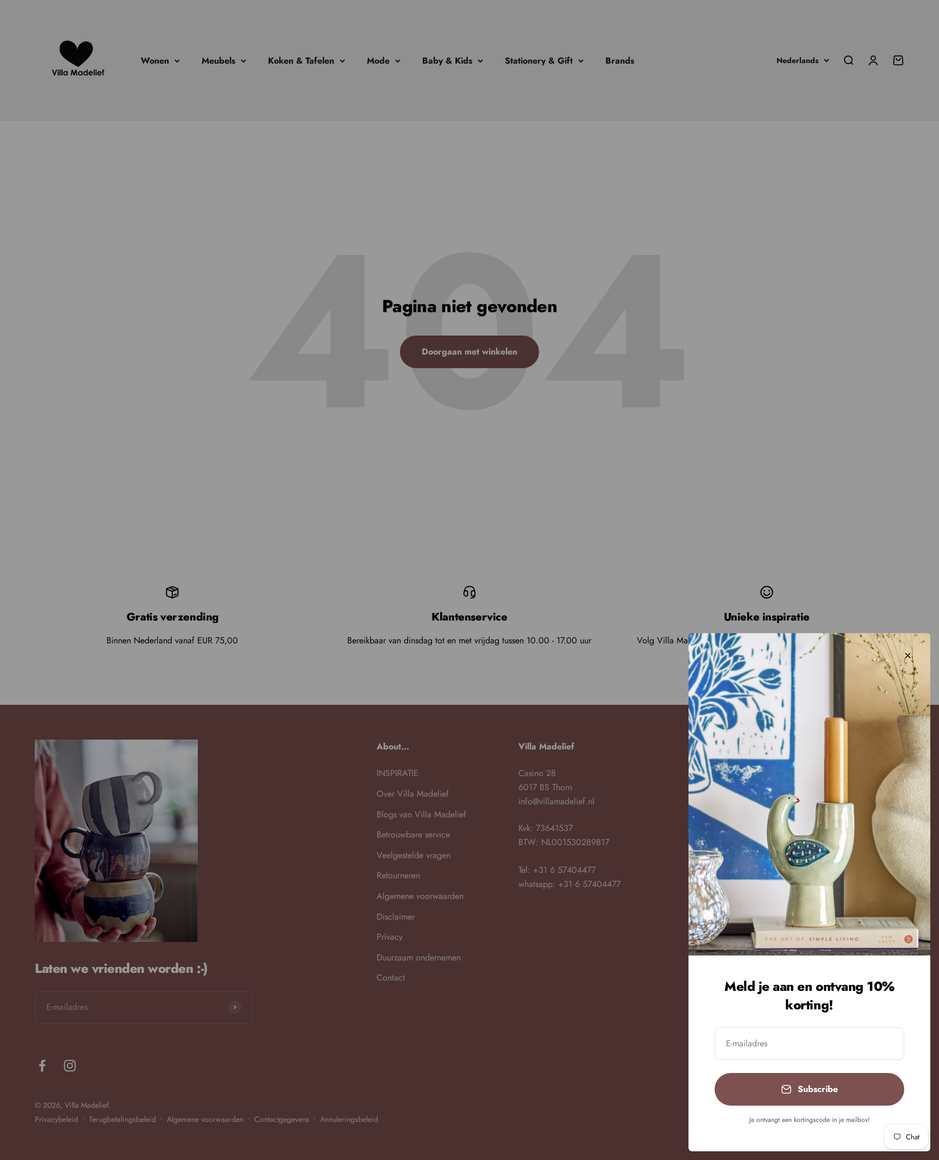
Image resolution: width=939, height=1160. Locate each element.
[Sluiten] (908, 655)
